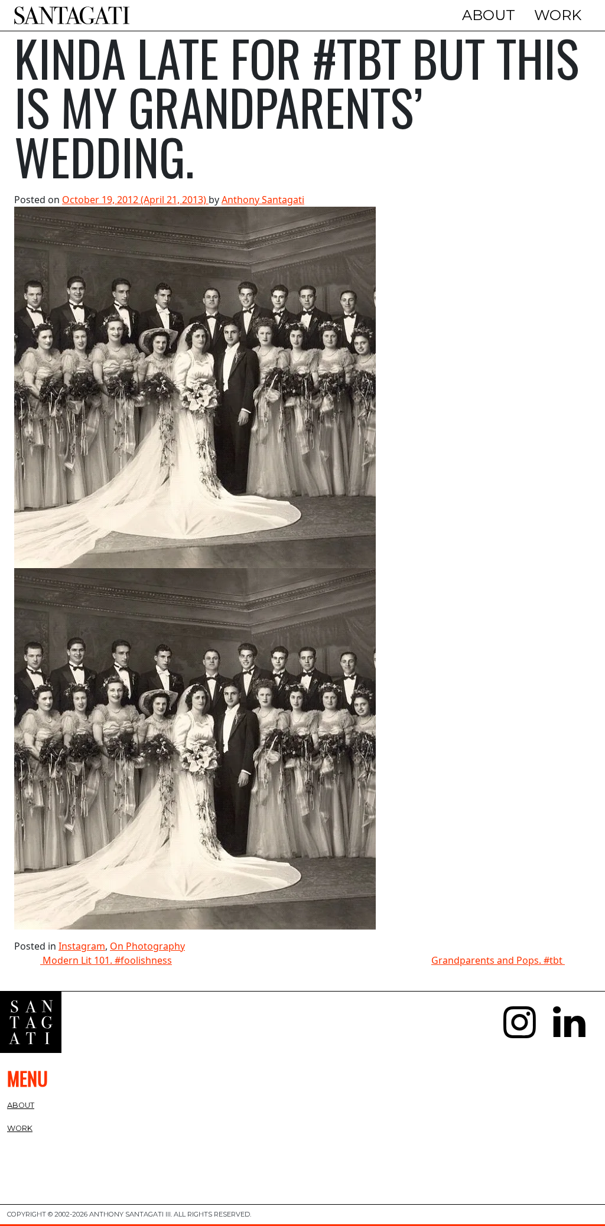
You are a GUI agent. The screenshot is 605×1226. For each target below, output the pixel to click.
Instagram (81, 946)
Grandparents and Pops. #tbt (498, 960)
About (488, 15)
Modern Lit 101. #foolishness (106, 960)
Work (557, 15)
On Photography (147, 946)
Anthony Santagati (263, 199)
